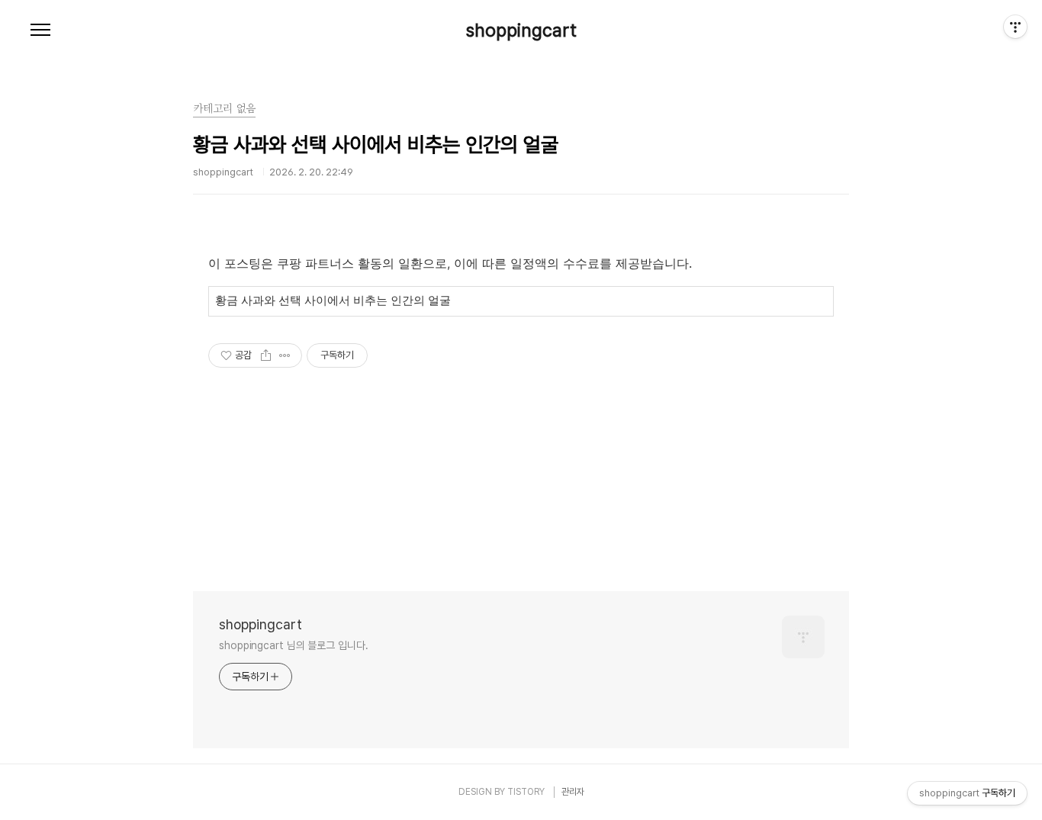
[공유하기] (265, 355)
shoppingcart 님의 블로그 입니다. (293, 645)
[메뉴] (40, 30)
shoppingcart (521, 30)
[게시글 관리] (284, 355)
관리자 (572, 791)
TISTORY (526, 791)
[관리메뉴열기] (1015, 26)
